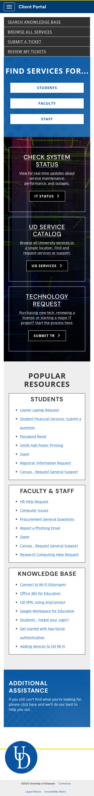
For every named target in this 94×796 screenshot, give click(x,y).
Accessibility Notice (55, 791)
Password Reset (33, 436)
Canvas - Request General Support (49, 471)
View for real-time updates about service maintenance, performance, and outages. (47, 178)
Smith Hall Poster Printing (41, 445)
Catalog (47, 230)
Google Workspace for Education (47, 611)
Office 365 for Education (40, 593)
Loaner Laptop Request (39, 410)
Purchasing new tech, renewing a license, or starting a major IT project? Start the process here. (47, 317)
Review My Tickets (27, 51)
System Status (47, 160)
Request (47, 300)
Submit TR (45, 335)
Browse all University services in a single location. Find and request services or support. (47, 247)
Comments (64, 783)
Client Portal (32, 7)
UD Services (45, 265)
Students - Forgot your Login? (44, 619)
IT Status (44, 196)
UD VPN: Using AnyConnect (42, 602)
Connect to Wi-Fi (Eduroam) (43, 584)
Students (47, 87)
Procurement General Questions (47, 519)
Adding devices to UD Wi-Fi (42, 646)
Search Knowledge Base (34, 21)
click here (29, 704)
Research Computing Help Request (49, 554)
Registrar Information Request (45, 463)
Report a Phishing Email (40, 528)
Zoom (24, 454)
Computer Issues (34, 510)
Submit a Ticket (24, 41)
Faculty (47, 103)
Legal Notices (33, 791)
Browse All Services (30, 31)
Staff (47, 119)
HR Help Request (34, 501)
